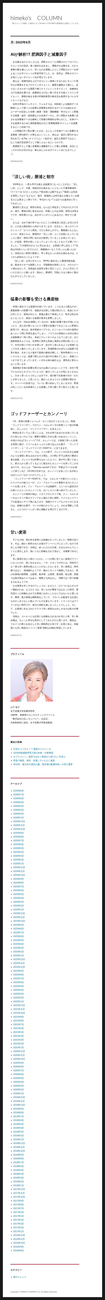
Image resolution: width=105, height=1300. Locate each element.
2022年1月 (18, 1001)
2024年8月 (18, 883)
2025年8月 (18, 837)
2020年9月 (18, 1063)
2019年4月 (18, 1128)
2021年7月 (18, 1024)
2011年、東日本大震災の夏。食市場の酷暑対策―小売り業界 (43, 764)
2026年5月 (18, 802)
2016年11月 (19, 1239)
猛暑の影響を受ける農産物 (35, 299)
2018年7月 (18, 1162)
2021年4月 (18, 1036)
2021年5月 (18, 1032)
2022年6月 (18, 982)
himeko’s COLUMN (36, 17)
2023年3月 (18, 948)
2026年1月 (18, 817)
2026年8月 (18, 791)
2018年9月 (18, 1155)
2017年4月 (18, 1220)
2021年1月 (18, 1047)
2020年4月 (18, 1082)
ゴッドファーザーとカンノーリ (39, 413)
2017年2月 (18, 1227)
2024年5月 (18, 894)
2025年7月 (18, 840)
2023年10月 (19, 921)
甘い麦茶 (19, 532)
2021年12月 (19, 1005)
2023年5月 (18, 940)
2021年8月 (18, 1020)
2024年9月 (18, 879)
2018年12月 (19, 1143)
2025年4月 (18, 852)
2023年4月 (18, 944)
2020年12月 (19, 1051)
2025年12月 (19, 821)
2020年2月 (18, 1089)
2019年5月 (18, 1124)
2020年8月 (18, 1066)
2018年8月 (18, 1158)
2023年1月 (18, 955)
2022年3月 (18, 994)
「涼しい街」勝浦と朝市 (33, 176)
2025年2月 (18, 860)
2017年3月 (18, 1224)
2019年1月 (18, 1139)
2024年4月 (18, 898)
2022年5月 (18, 986)
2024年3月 (18, 902)
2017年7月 (18, 1208)
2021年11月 (19, 1009)
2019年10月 (19, 1105)
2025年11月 (19, 825)
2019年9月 (18, 1109)
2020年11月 (19, 1055)
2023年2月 (18, 952)
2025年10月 (19, 829)
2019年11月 (19, 1101)
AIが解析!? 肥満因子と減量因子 (39, 54)
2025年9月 (18, 833)
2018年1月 (18, 1185)
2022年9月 (18, 971)
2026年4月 (18, 806)
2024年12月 (19, 867)
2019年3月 (18, 1132)
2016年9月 (18, 1247)
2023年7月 (18, 932)
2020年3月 (18, 1086)
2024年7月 (18, 886)
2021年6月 (18, 1028)
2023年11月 (19, 917)
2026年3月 (18, 810)
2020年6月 (18, 1074)
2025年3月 (18, 856)
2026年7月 (18, 794)
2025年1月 (18, 863)
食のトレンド (19, 1277)
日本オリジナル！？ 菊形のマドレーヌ (32, 749)
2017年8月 (18, 1204)
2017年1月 (18, 1231)
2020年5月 (18, 1078)
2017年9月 (18, 1201)
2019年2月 (18, 1135)
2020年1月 (18, 1093)
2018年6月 (18, 1166)
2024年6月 (18, 890)
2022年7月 (18, 978)
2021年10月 (19, 1013)
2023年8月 (18, 929)
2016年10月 (19, 1243)
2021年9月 (18, 1017)
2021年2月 (18, 1043)
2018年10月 (19, 1151)
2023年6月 (18, 936)
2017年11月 (19, 1193)
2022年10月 (19, 967)
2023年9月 (18, 925)
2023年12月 (19, 913)
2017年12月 (19, 1189)
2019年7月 (18, 1116)
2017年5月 (18, 1216)
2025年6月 (18, 844)
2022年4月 (18, 990)
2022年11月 (19, 963)
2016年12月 (19, 1235)
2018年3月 (18, 1178)
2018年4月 (18, 1174)
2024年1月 (18, 909)
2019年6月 (18, 1120)
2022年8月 (18, 974)
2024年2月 (18, 906)
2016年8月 (18, 1250)
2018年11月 (19, 1147)
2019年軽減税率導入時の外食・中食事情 (33, 753)
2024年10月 (19, 875)
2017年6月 (18, 1212)
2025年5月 (18, 848)
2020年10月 (19, 1059)
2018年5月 (18, 1170)
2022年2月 (18, 997)
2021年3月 (18, 1040)
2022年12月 (19, 959)
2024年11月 (19, 871)
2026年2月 (18, 814)
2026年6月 (18, 798)
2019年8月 (18, 1112)
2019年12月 (19, 1097)
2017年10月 (19, 1197)
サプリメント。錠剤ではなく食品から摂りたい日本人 (39, 757)
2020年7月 (18, 1070)
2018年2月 (18, 1181)
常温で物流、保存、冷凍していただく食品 (34, 760)
